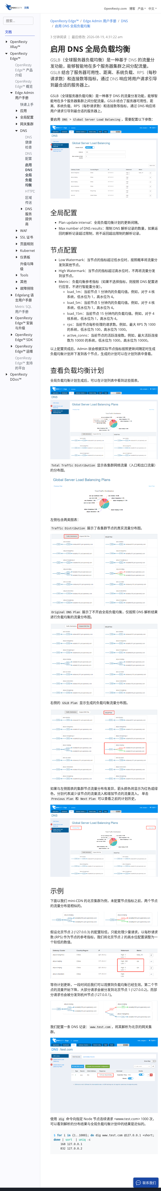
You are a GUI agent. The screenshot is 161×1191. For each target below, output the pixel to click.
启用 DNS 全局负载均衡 (72, 26)
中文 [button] (151, 8)
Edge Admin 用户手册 (99, 21)
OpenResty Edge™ (64, 21)
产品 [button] (141, 8)
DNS (124, 21)
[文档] (13, 6)
